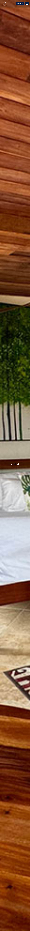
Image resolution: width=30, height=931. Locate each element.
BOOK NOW (20, 4)
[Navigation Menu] (27, 3)
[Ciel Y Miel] (15, 3)
